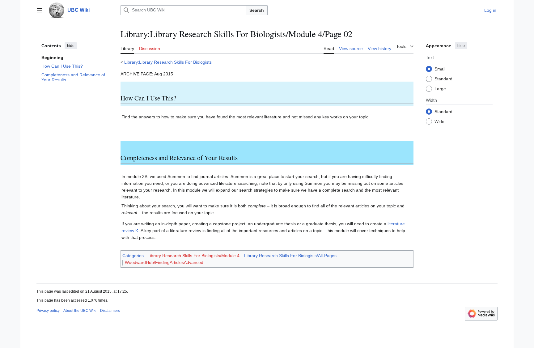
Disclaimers (110, 310)
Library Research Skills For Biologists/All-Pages (290, 255)
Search (256, 10)
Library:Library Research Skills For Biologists (168, 62)
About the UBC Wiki (79, 310)
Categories (133, 255)
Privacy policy (48, 310)
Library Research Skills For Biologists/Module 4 (193, 255)
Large (440, 88)
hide (70, 46)
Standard (443, 78)
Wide (439, 121)
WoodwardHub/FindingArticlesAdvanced (164, 262)
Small (439, 68)
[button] (39, 10)
